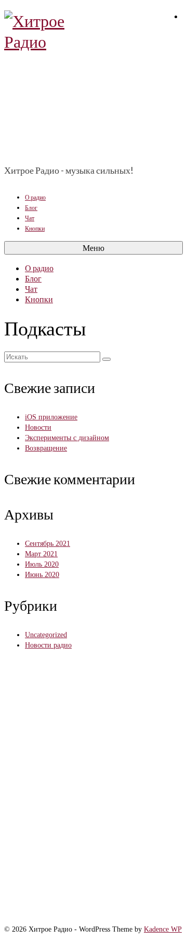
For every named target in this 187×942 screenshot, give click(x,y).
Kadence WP (163, 929)
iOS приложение (51, 417)
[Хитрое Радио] (93, 83)
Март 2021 (41, 554)
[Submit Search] (106, 359)
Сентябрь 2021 (47, 543)
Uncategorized (46, 635)
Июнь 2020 (42, 575)
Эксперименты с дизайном (67, 438)
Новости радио (48, 645)
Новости (38, 427)
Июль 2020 (42, 564)
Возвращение (46, 448)
